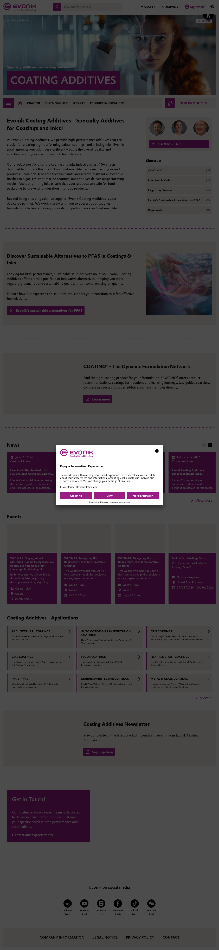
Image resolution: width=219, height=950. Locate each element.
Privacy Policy (67, 487)
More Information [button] (143, 495)
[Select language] (157, 451)
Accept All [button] (76, 495)
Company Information (86, 487)
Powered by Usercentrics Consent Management (109, 502)
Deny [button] (110, 495)
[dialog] (109, 475)
